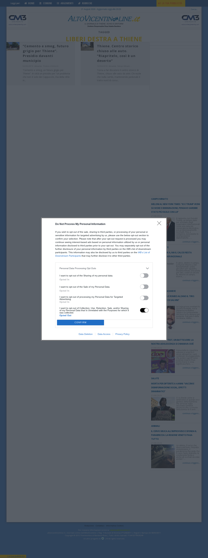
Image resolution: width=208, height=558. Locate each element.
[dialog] (104, 279)
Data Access (104, 334)
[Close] (160, 224)
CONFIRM (81, 322)
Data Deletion (86, 334)
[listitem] (104, 268)
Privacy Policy (122, 334)
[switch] (144, 275)
